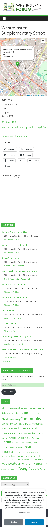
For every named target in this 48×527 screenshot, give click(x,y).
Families (27, 433)
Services (14, 460)
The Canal (23, 459)
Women (14, 469)
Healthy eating (17, 442)
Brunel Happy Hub (12, 318)
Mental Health (28, 452)
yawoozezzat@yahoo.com (14, 136)
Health (6, 442)
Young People (28, 468)
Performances (6, 460)
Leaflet (29, 95)
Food (35, 433)
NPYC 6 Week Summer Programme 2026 (19, 271)
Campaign (30, 412)
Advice (29, 408)
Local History (18, 447)
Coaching (16, 419)
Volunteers (39, 459)
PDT (43, 456)
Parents (37, 456)
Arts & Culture (38, 408)
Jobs (35, 442)
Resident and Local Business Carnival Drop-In (22, 349)
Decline (14, 522)
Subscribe (8, 391)
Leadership (7, 447)
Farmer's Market (9, 323)
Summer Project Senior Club (14, 245)
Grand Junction (17, 437)
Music (36, 452)
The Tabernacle (11, 357)
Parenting (28, 456)
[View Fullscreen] (43, 41)
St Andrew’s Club (11, 239)
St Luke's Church (11, 331)
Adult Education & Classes (13, 408)
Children (6, 419)
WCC (4, 463)
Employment (12, 429)
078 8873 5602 (8, 121)
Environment (27, 428)
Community (30, 418)
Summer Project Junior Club (14, 232)
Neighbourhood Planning (13, 456)
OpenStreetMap (39, 95)
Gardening (5, 438)
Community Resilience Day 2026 (16, 336)
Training (31, 460)
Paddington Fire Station (14, 344)
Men (21, 452)
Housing (29, 442)
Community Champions (11, 424)
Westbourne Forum (20, 463)
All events (5, 362)
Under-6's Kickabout (10, 258)
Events (6, 433)
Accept (34, 522)
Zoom (42, 469)
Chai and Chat (8, 310)
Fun (41, 433)
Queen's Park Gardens (14, 265)
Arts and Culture (11, 413)
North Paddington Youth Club (17, 279)
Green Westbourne (34, 438)
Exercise (17, 433)
